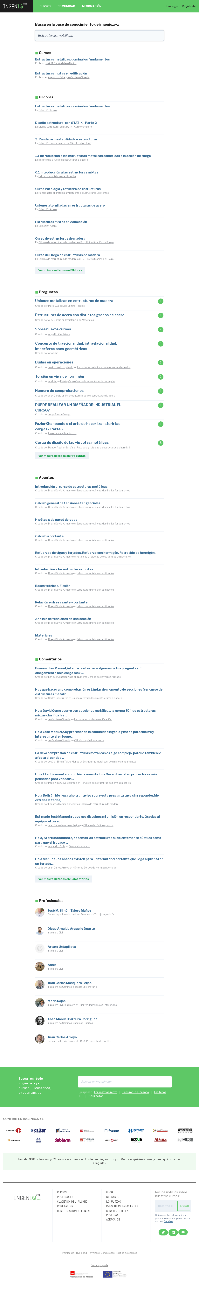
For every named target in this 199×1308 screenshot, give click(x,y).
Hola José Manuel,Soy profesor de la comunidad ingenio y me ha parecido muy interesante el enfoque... (94, 734)
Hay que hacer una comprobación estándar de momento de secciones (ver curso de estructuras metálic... (98, 692)
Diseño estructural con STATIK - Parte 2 (66, 123)
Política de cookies (126, 1252)
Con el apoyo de (99, 1265)
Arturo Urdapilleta (62, 947)
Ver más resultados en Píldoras (60, 270)
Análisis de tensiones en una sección (63, 619)
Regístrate (189, 6)
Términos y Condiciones (101, 1252)
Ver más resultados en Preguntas (62, 455)
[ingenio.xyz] (15, 9)
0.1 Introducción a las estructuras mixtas (66, 172)
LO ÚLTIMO (113, 1201)
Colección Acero (47, 110)
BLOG (109, 1192)
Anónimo (53, 353)
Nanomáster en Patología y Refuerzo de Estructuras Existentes (73, 192)
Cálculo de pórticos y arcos (89, 740)
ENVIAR (183, 1205)
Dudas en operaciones (54, 362)
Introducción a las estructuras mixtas (64, 569)
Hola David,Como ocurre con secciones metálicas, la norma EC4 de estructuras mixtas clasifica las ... (95, 713)
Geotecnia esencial (79, 846)
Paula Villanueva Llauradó (62, 782)
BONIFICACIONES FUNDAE (74, 1211)
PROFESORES (65, 1197)
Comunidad (66, 6)
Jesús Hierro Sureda (78, 77)
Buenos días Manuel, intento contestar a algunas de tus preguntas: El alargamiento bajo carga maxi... (88, 670)
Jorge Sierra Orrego (59, 414)
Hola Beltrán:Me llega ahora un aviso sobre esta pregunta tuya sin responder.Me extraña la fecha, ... (97, 798)
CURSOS (62, 1192)
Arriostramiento (105, 1092)
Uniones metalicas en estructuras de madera (74, 301)
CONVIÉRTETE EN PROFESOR (117, 1213)
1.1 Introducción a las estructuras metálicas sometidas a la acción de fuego (93, 156)
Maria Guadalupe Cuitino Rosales (66, 305)
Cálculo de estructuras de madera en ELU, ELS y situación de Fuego (75, 242)
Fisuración (95, 1096)
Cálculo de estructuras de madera (99, 804)
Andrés (52, 381)
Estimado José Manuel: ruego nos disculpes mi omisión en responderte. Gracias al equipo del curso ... (97, 819)
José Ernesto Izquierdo (60, 367)
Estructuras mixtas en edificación (61, 73)
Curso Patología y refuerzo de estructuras (68, 189)
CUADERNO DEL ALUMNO (72, 1201)
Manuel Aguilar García (60, 447)
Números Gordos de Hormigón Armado (99, 676)
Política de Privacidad (74, 1252)
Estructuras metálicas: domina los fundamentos (72, 59)
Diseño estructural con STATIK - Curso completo (65, 126)
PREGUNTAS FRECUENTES (122, 1206)
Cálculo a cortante (49, 536)
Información (91, 6)
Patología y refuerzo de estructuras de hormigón (87, 381)
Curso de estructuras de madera (60, 238)
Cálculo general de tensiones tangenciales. (68, 503)
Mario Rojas (56, 1001)
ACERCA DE (113, 1219)
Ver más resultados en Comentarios (63, 879)
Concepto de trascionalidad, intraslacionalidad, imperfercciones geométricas (76, 346)
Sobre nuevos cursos (53, 329)
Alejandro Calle (56, 77)
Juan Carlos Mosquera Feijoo (63, 825)
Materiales (43, 635)
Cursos (45, 6)
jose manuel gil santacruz (62, 433)
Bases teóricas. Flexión (53, 586)
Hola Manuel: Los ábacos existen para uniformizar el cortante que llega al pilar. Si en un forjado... (99, 861)
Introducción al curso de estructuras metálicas (71, 487)
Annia (52, 965)
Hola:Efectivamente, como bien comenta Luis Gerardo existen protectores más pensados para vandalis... (96, 776)
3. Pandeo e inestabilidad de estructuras (66, 139)
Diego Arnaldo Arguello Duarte (71, 929)
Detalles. (168, 1221)
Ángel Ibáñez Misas (59, 334)
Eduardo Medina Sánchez (62, 804)
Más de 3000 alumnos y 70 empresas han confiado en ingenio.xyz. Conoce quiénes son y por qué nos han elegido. (100, 1161)
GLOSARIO (112, 1197)
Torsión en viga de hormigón (59, 376)
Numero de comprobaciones (59, 391)
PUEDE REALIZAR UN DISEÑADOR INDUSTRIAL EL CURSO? (78, 407)
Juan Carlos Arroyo (58, 867)
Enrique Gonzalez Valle (60, 676)
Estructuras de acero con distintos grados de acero (79, 315)
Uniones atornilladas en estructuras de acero (70, 205)
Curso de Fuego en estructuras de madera (67, 255)
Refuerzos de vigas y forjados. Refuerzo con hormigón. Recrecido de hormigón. (95, 553)
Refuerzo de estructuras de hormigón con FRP (107, 782)
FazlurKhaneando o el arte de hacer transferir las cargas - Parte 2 (77, 426)
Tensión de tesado (135, 1092)
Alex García (54, 320)
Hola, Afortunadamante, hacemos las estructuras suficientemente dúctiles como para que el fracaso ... (98, 840)
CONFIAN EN (65, 1206)
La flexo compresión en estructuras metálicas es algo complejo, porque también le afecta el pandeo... (98, 755)
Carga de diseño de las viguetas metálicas (72, 442)
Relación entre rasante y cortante (61, 602)
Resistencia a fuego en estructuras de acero (63, 159)
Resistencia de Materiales (79, 320)
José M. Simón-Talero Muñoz (60, 63)
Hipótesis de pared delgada (56, 520)
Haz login (172, 6)
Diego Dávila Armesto (60, 490)
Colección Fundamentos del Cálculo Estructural (64, 143)
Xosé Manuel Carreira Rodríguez (72, 1019)
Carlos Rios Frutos (58, 698)
